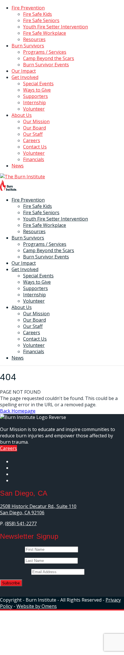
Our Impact (24, 71)
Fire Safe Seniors (41, 20)
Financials (33, 159)
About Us (22, 115)
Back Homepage (17, 411)
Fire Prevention (28, 8)
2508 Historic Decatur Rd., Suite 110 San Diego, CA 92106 (38, 509)
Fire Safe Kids (37, 14)
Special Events (38, 83)
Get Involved (25, 77)
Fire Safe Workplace (44, 33)
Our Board (34, 128)
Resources (34, 39)
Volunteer (34, 109)
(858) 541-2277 (21, 523)
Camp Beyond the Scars (48, 58)
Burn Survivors (28, 45)
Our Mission (36, 121)
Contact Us (35, 147)
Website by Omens (36, 606)
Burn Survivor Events (46, 64)
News (18, 166)
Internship (34, 102)
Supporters (35, 96)
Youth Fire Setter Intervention (55, 27)
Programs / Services (44, 52)
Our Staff (33, 134)
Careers (31, 140)
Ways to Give (37, 90)
